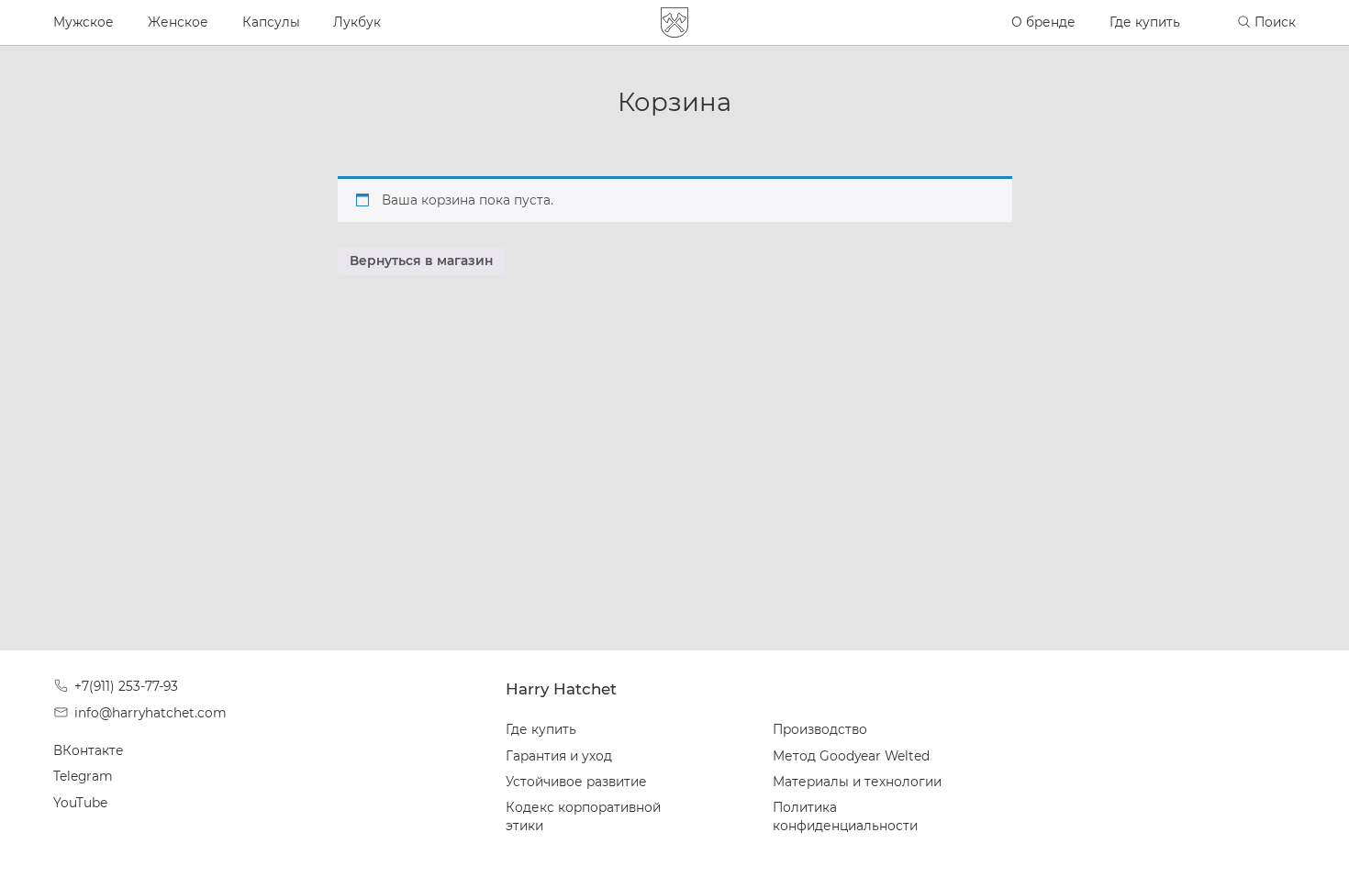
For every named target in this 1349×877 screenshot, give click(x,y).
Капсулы (271, 22)
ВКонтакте (88, 750)
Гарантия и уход (559, 756)
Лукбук (357, 22)
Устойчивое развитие (576, 781)
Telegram (83, 776)
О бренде (1043, 22)
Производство (820, 729)
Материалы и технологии (857, 781)
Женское (178, 22)
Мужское (83, 22)
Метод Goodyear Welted (851, 756)
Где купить (1144, 22)
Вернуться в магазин (421, 260)
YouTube (80, 802)
